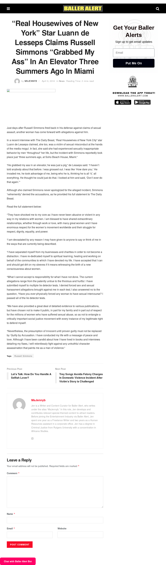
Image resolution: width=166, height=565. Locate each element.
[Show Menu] (8, 8)
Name (11, 513)
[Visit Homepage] (83, 8)
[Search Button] (157, 8)
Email (11, 528)
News (62, 80)
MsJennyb (31, 80)
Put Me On (134, 63)
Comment (13, 473)
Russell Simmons (23, 356)
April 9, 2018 (48, 80)
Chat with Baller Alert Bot (18, 561)
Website (62, 528)
